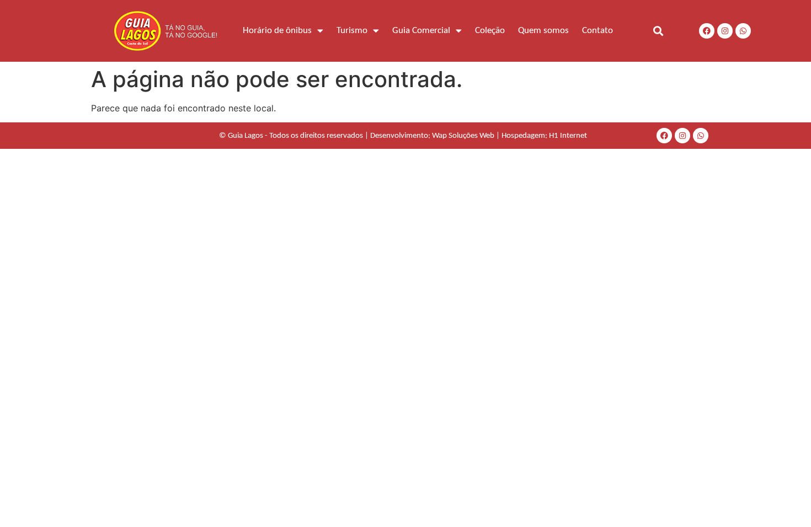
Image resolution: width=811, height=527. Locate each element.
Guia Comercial (421, 30)
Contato (597, 30)
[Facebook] (706, 31)
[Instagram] (725, 31)
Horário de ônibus (277, 30)
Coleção (490, 30)
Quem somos (543, 30)
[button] (658, 30)
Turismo (352, 30)
